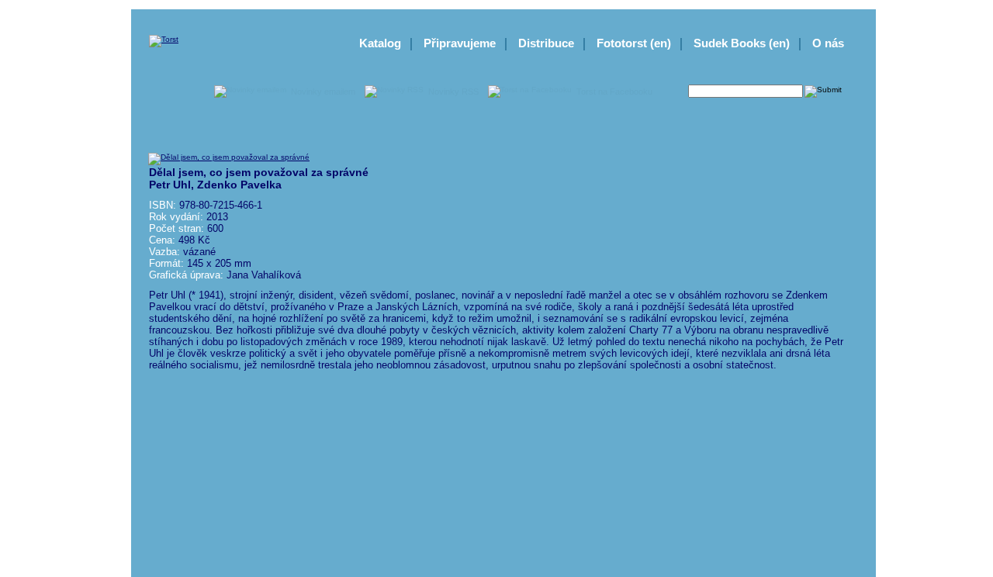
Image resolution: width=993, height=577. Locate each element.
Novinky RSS (453, 91)
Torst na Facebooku (614, 91)
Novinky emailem (323, 91)
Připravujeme (460, 43)
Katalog (380, 43)
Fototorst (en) (634, 43)
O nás (828, 43)
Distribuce (546, 43)
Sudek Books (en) (742, 43)
